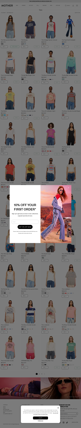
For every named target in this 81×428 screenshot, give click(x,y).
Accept (40, 418)
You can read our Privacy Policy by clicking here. (45, 413)
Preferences (40, 420)
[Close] (58, 408)
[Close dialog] (68, 188)
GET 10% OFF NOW (25, 227)
